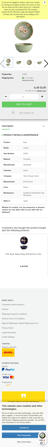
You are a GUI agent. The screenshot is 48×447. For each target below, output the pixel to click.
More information (24, 442)
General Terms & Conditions (13, 319)
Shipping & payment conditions (14, 314)
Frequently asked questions (13, 304)
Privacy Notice (24, 422)
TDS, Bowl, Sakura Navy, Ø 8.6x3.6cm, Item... (24, 254)
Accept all (24, 428)
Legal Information (9, 332)
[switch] (42, 443)
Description (7, 126)
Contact (5, 309)
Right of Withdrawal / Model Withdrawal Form (20, 323)
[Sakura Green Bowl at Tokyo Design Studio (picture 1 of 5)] (24, 37)
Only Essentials (24, 435)
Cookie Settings (8, 337)
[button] (6, 97)
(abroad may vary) (28, 80)
